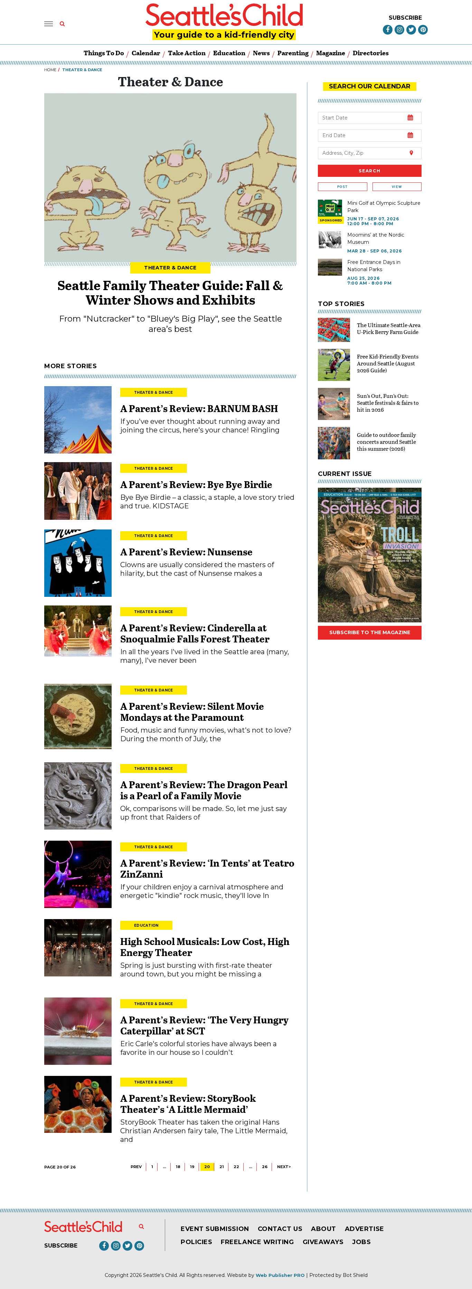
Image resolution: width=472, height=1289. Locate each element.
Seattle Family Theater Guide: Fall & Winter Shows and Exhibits (170, 292)
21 (221, 1166)
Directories (371, 52)
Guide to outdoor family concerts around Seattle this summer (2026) (386, 441)
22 (236, 1166)
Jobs (361, 1242)
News (261, 52)
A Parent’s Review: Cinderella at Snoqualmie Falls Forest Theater (195, 633)
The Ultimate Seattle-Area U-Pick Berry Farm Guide (389, 328)
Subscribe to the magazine (369, 632)
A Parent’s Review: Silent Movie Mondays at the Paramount (192, 711)
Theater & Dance (170, 268)
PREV (136, 1166)
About (323, 1229)
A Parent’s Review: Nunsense (186, 551)
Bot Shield (355, 1275)
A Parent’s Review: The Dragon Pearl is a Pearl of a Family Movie (203, 789)
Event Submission (215, 1229)
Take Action (187, 52)
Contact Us (280, 1229)
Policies (196, 1242)
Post (342, 187)
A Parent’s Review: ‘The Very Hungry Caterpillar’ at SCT (204, 1025)
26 (264, 1166)
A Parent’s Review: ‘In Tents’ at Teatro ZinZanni (207, 868)
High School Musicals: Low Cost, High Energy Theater (205, 946)
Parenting (293, 52)
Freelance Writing (257, 1242)
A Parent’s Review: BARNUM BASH (199, 408)
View (397, 187)
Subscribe (405, 18)
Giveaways (323, 1242)
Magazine (330, 52)
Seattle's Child (160, 1275)
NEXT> (284, 1166)
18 (178, 1166)
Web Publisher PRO (280, 1275)
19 (192, 1166)
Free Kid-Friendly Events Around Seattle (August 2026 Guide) (387, 363)
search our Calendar (369, 86)
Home (50, 69)
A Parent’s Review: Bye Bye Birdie (196, 484)
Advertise (364, 1229)
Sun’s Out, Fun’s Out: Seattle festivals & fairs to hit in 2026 (388, 402)
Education (229, 52)
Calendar (146, 52)
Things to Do (104, 52)
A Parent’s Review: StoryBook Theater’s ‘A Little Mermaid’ (188, 1103)
